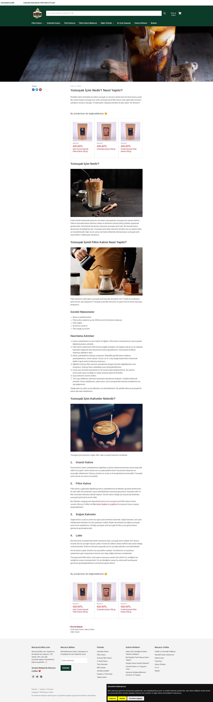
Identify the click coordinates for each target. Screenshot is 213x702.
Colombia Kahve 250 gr (106, 149)
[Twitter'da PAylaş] (37, 89)
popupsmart (76, 695)
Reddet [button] (122, 698)
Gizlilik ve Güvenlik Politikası (165, 651)
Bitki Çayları (101, 667)
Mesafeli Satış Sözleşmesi (164, 655)
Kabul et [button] (112, 698)
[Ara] (165, 13)
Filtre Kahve (37, 23)
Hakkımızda (159, 658)
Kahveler (34, 689)
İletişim (154, 23)
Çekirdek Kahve (53, 23)
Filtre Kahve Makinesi (88, 23)
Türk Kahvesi (69, 23)
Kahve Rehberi (141, 23)
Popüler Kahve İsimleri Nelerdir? (137, 663)
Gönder (65, 668)
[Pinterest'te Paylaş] (40, 89)
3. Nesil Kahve (102, 661)
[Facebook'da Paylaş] (33, 89)
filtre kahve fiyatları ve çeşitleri (104, 504)
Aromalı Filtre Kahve (104, 658)
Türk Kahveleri (102, 664)
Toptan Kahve (102, 677)
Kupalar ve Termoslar (104, 674)
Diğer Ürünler (106, 23)
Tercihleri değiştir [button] (135, 698)
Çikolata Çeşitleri (103, 671)
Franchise (158, 661)
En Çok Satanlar (124, 23)
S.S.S (157, 667)
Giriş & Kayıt (173, 14)
